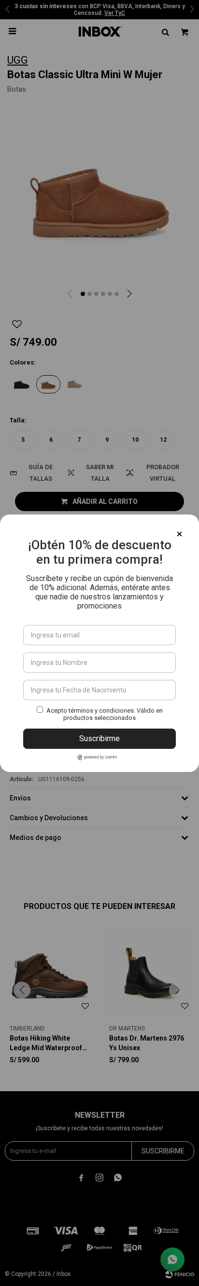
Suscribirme (99, 738)
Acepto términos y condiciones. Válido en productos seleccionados (104, 714)
